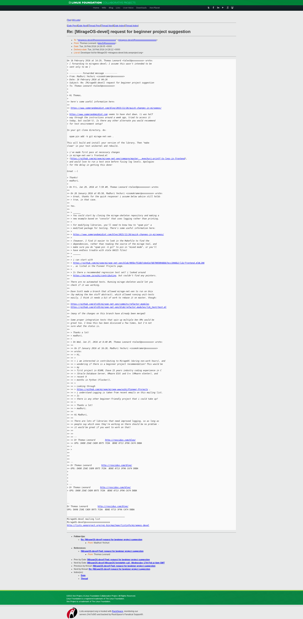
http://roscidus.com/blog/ (120, 440)
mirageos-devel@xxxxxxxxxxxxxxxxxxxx (97, 40)
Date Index (119, 25)
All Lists (76, 20)
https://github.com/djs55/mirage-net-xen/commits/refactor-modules (110, 304)
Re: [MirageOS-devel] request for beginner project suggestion (111, 539)
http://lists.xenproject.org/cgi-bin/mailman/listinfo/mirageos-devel (108, 525)
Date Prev (72, 25)
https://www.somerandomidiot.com (88, 114)
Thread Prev (94, 25)
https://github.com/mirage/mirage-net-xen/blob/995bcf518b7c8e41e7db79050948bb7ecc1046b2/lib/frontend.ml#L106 (138, 263)
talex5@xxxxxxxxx (106, 43)
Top (69, 20)
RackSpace (117, 611)
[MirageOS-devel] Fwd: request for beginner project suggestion (112, 551)
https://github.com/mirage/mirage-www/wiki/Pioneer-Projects (112, 389)
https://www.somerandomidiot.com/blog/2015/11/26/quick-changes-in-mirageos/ (116, 108)
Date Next (82, 25)
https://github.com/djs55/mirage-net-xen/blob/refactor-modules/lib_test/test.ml (118, 307)
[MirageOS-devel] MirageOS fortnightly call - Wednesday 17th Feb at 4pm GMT (126, 563)
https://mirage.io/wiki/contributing (94, 275)
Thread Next (107, 25)
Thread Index (131, 25)
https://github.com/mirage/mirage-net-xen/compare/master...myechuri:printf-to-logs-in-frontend (128, 158)
